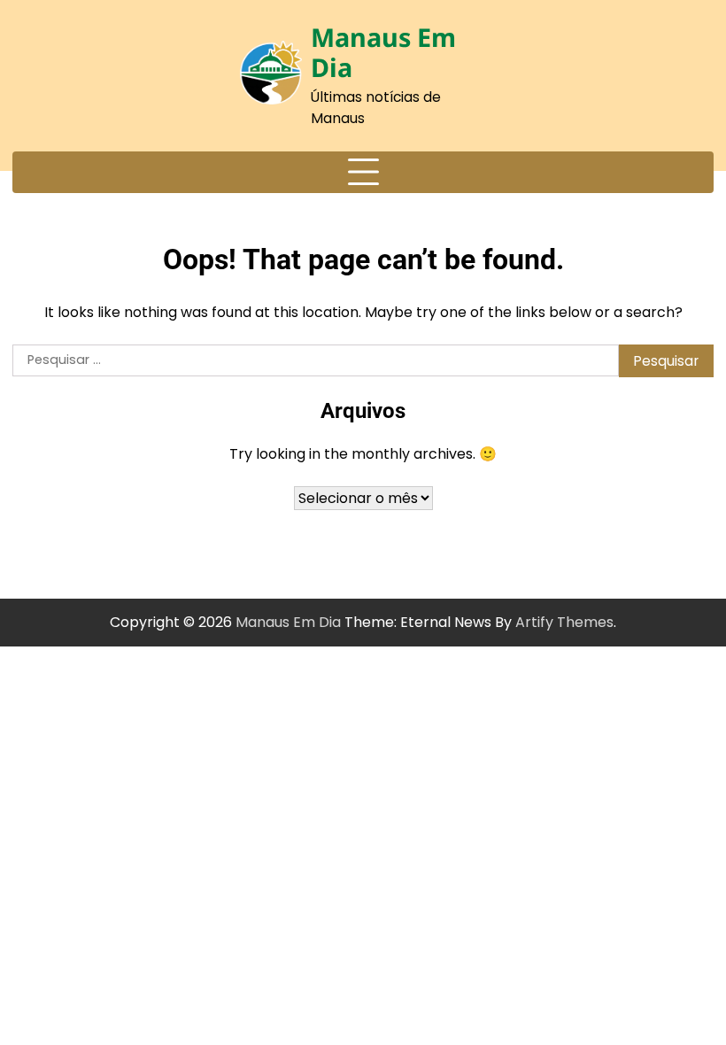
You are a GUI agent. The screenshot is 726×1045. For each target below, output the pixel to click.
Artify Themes (564, 622)
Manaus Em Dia (383, 51)
